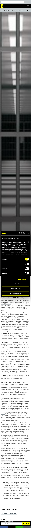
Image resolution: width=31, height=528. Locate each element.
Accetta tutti (15, 283)
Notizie (2, 9)
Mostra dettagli (22, 279)
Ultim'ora (13, 9)
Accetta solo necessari (15, 293)
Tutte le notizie (8, 9)
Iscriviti (26, 524)
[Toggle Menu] (28, 6)
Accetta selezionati (15, 288)
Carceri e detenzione (9, 513)
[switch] (27, 264)
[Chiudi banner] (28, 233)
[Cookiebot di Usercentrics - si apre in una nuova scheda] (19, 233)
